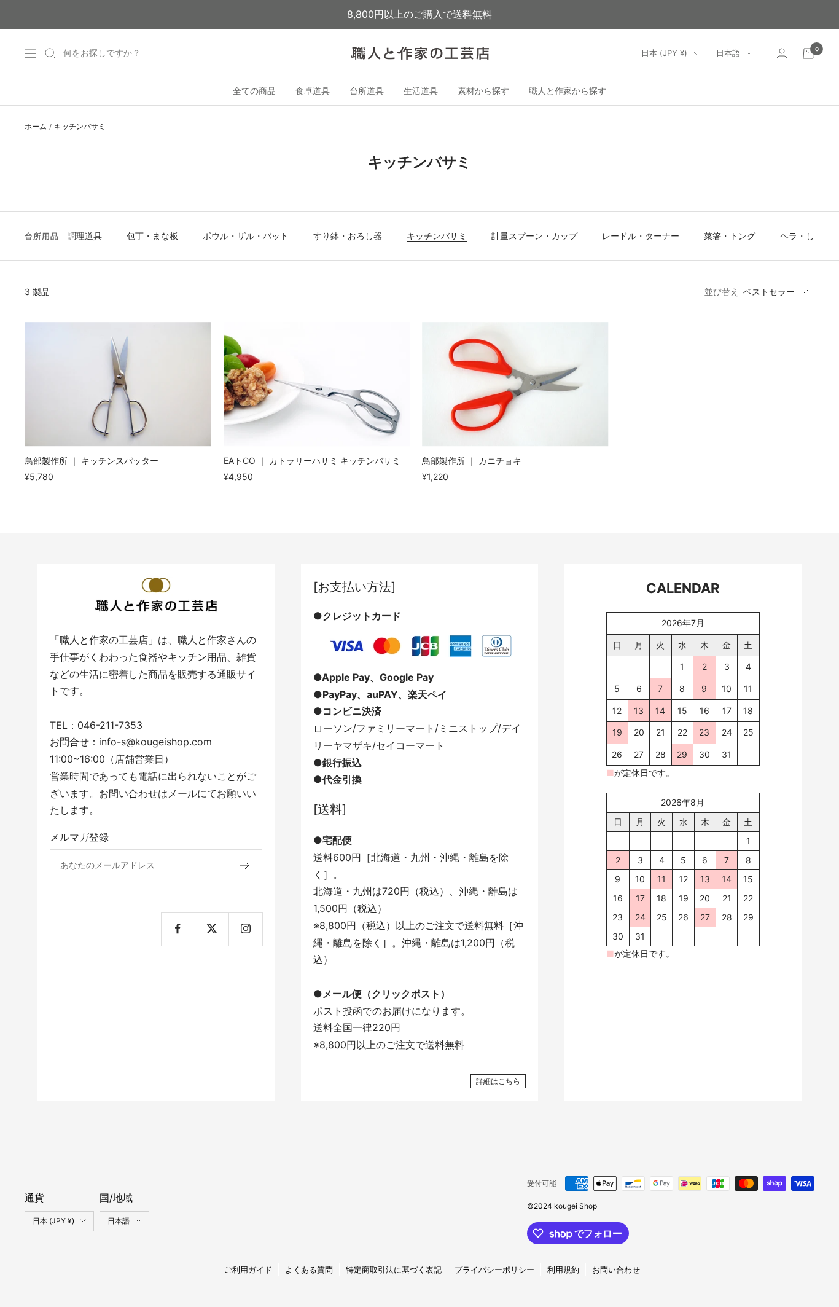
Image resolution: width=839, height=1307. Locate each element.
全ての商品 (254, 91)
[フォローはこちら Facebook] (178, 929)
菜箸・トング (729, 235)
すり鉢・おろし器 (347, 235)
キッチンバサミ (437, 235)
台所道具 (366, 91)
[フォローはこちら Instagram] (245, 929)
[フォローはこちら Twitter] (211, 929)
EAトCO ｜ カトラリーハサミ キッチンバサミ (312, 460)
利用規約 (563, 1269)
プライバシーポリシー (494, 1269)
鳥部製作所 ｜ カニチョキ (471, 460)
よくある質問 (309, 1269)
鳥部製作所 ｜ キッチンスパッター (91, 460)
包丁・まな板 (152, 235)
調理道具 (85, 235)
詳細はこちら (498, 1081)
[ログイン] (781, 53)
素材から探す (483, 91)
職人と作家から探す (567, 91)
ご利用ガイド (248, 1269)
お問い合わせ (616, 1269)
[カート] (808, 53)
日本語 (728, 53)
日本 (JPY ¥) (664, 53)
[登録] (245, 865)
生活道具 (421, 91)
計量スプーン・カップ (534, 235)
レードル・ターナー (640, 235)
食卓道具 (312, 91)
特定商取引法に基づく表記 (394, 1269)
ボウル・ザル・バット (246, 235)
